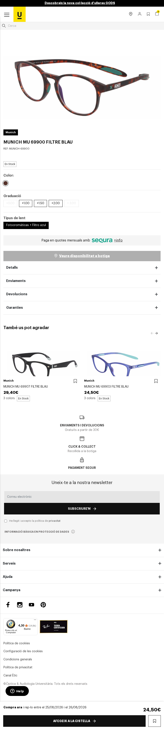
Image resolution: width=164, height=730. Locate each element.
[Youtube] (31, 604)
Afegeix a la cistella (71, 721)
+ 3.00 (71, 203)
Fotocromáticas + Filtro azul (26, 225)
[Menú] (35, 620)
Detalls (12, 267)
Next (156, 333)
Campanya (11, 590)
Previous (152, 333)
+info (118, 240)
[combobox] (82, 26)
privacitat (54, 521)
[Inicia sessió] (140, 14)
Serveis (9, 563)
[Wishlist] (75, 381)
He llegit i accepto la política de (34, 521)
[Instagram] (19, 604)
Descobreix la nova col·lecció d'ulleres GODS (80, 2)
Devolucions (16, 294)
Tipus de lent (14, 218)
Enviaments (16, 281)
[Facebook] (8, 604)
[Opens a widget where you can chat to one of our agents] (17, 691)
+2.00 (55, 203)
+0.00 (10, 203)
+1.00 (25, 203)
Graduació (12, 196)
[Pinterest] (43, 604)
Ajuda (7, 577)
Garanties (14, 307)
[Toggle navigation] (6, 15)
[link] (19, 14)
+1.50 (40, 203)
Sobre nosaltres (16, 550)
